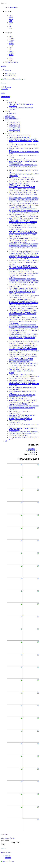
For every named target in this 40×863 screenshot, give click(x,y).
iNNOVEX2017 (14, 124)
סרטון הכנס (12, 102)
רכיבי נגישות (4, 3)
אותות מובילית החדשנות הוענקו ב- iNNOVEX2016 (19, 421)
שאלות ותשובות (10, 117)
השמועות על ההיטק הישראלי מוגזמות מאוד (22, 380)
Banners (3, 66)
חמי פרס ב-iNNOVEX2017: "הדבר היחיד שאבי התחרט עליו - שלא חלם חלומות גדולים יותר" (23, 194)
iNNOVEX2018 (14, 122)
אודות (7, 100)
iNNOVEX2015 (14, 128)
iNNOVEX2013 (14, 131)
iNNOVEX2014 (14, 130)
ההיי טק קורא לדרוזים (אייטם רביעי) (20, 369)
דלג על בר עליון (5, 97)
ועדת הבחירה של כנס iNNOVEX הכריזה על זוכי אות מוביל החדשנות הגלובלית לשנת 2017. (23, 267)
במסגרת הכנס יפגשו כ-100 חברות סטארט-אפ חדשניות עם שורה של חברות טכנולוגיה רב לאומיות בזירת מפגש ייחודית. (23, 240)
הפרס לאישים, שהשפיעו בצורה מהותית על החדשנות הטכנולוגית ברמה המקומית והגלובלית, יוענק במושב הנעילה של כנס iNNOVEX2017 (24, 280)
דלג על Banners (6, 70)
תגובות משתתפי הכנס (11, 119)
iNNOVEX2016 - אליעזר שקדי (19, 417)
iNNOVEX (31, 451)
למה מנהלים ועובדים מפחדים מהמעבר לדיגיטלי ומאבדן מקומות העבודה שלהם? (23, 182)
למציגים (7, 111)
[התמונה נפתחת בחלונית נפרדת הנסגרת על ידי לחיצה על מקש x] (31, 475)
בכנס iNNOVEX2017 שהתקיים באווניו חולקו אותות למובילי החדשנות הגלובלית (23, 219)
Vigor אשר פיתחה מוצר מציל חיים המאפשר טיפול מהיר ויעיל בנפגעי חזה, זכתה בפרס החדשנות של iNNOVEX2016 (23, 402)
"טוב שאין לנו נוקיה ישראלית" (18, 398)
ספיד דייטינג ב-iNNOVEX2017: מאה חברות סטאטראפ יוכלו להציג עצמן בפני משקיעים (23, 222)
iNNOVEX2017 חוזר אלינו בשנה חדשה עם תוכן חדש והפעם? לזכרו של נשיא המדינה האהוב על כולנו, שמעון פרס (24, 350)
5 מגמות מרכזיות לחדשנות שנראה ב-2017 (22, 378)
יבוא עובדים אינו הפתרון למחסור (19, 137)
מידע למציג (12, 113)
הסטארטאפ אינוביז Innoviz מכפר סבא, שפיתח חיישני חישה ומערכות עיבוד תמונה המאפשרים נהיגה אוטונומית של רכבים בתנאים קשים (23, 199)
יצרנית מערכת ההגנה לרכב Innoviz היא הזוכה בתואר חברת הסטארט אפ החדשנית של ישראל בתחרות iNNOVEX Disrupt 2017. (23, 205)
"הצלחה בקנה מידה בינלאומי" (18, 435)
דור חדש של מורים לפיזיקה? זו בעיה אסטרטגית (23, 432)
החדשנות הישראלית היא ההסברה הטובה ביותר (24, 406)
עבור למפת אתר (10, 75)
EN (6, 441)
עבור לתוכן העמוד (10, 73)
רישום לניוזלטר (4, 834)
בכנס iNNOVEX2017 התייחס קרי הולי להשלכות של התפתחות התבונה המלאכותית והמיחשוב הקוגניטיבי (22, 227)
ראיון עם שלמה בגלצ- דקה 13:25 (19, 362)
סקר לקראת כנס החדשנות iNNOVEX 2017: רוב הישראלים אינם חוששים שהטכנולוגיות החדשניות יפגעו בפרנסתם (23, 365)
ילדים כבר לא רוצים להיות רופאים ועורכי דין (22, 139)
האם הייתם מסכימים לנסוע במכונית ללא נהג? (23, 165)
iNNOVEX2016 (14, 126)
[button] (11, 7)
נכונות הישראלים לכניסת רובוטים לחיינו (21, 159)
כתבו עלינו (8, 133)
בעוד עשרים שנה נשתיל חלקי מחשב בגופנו (22, 415)
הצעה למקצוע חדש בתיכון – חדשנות (20, 419)
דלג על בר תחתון (6, 852)
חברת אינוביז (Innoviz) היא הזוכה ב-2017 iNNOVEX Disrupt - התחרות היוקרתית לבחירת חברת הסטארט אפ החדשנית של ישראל (24, 188)
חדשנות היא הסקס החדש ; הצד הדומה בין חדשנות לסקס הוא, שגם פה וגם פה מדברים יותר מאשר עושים (24, 383)
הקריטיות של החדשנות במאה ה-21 (20, 135)
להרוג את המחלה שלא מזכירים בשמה (20, 397)
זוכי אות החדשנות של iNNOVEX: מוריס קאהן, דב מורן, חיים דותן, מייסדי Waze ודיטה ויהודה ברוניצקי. (24, 262)
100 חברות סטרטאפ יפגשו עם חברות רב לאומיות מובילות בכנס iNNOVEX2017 (21, 178)
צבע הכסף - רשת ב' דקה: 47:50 (19, 185)
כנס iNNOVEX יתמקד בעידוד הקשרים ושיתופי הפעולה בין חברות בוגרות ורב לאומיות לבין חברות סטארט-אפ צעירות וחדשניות (24, 297)
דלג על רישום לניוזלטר (8, 838)
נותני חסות (8, 115)
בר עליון (3, 93)
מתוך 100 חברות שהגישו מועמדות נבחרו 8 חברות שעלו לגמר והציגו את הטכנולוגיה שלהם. (23, 215)
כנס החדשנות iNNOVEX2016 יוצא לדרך (22, 395)
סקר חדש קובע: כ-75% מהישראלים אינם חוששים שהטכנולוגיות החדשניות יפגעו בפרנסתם (24, 375)
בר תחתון (3, 848)
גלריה (6, 120)
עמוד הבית (31, 449)
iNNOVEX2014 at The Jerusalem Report (22, 433)
